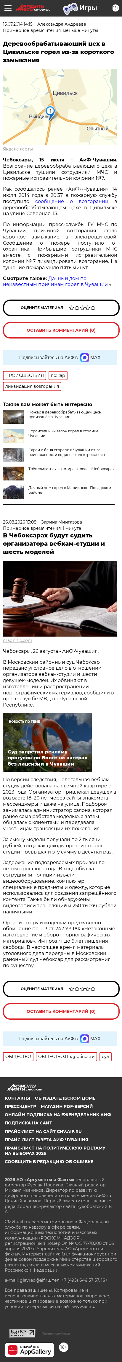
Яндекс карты (18, 149)
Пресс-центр (20, 1106)
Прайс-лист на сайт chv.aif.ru (43, 1131)
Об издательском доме (65, 1098)
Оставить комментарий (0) (61, 330)
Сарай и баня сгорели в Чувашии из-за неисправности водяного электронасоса (66, 452)
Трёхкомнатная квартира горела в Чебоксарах (71, 469)
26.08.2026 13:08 (19, 522)
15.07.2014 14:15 (18, 24)
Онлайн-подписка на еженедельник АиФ (58, 1114)
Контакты (17, 1098)
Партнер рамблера (56, 1333)
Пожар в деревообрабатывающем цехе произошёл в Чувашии (64, 414)
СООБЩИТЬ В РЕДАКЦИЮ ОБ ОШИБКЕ (49, 1161)
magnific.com (17, 640)
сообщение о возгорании (74, 201)
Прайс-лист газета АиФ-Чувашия (46, 1139)
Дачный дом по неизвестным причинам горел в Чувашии (55, 281)
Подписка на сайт (28, 1123)
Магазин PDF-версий (67, 1106)
